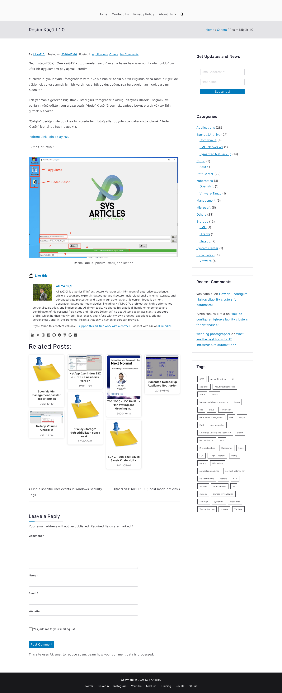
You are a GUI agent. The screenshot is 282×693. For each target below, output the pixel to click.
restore (223, 478)
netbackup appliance (209, 471)
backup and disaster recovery (214, 402)
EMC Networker (211, 147)
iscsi (222, 440)
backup (214, 394)
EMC (203, 227)
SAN (235, 478)
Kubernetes (204, 181)
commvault (225, 410)
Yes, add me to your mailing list (54, 629)
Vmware (206, 261)
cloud (211, 410)
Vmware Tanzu (210, 193)
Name (34, 575)
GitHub (193, 686)
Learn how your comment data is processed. (121, 654)
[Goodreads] (75, 335)
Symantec (218, 501)
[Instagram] (43, 335)
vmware (224, 509)
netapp (203, 463)
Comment (36, 535)
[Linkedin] (32, 335)
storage (203, 494)
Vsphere (238, 509)
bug (201, 410)
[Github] (54, 335)
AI (233, 379)
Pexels (180, 686)
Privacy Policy (143, 14)
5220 (202, 379)
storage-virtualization (223, 494)
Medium (151, 686)
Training (166, 686)
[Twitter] (38, 335)
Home (103, 14)
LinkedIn (103, 686)
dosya (242, 417)
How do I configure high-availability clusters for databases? (221, 299)
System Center (207, 248)
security (203, 486)
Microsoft (203, 207)
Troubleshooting (207, 509)
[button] (174, 14)
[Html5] (65, 335)
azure (202, 394)
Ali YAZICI (39, 54)
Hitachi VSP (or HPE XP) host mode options (145, 489)
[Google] (70, 335)
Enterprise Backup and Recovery (215, 432)
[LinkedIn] (164, 326)
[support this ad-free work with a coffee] (104, 326)
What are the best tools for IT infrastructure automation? (220, 339)
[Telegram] (59, 335)
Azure (204, 167)
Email (33, 593)
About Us (166, 14)
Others (113, 54)
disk (231, 417)
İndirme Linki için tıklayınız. (49, 137)
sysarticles (235, 501)
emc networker (217, 425)
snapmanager (219, 486)
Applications (100, 54)
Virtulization (205, 255)
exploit (240, 432)
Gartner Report (207, 440)
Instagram (119, 686)
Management (206, 200)
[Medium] (48, 335)
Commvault (208, 140)
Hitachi (205, 234)
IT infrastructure (207, 448)
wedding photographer (213, 334)
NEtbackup (217, 463)
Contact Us (120, 14)
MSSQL (234, 455)
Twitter (88, 686)
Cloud (200, 161)
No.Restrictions (207, 478)
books (237, 402)
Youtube (136, 686)
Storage (202, 221)
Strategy (204, 501)
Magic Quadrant (217, 455)
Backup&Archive (208, 134)
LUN (202, 455)
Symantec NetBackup (215, 154)
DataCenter (205, 174)
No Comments (129, 54)
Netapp (205, 241)
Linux (240, 448)
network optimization (235, 471)
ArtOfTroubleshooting (225, 387)
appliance (204, 387)
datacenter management (211, 417)
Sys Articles (152, 679)
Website (34, 611)
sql (234, 486)
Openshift (207, 186)
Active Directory (218, 379)
